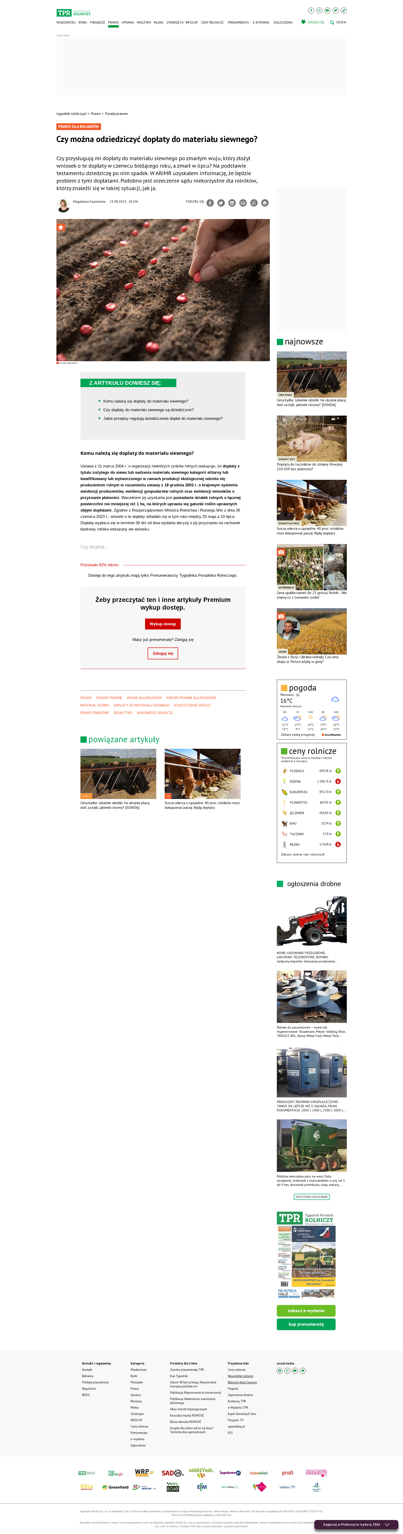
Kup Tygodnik (179, 1376)
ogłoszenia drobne (314, 883)
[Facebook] (311, 10)
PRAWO (86, 698)
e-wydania (261, 22)
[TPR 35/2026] (306, 1255)
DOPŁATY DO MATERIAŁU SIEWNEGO (142, 705)
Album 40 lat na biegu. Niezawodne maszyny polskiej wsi (193, 1384)
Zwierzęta (175, 22)
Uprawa (128, 22)
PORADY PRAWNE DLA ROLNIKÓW (191, 698)
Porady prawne (116, 113)
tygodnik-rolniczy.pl (71, 113)
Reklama (87, 1376)
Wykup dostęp (163, 624)
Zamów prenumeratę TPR (187, 1370)
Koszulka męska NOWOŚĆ (187, 1415)
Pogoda (233, 1389)
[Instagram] (319, 10)
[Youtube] (327, 10)
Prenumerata (238, 22)
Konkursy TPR (237, 1401)
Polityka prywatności (95, 1382)
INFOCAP (191, 22)
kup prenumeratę (306, 1324)
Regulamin (89, 1389)
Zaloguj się (163, 653)
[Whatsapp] (254, 203)
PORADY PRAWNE (109, 698)
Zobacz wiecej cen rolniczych (303, 854)
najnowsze (304, 341)
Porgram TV (235, 1420)
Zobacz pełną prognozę (298, 734)
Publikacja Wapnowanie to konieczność (195, 1393)
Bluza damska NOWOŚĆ (185, 1422)
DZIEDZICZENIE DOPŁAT (192, 705)
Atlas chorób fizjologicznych (188, 1409)
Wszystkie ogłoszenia (311, 1196)
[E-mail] (243, 203)
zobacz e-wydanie (306, 1310)
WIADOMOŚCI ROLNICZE (155, 712)
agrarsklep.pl (236, 1426)
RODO (86, 1395)
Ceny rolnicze (212, 22)
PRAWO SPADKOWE (94, 712)
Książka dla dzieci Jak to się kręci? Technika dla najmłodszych (191, 1430)
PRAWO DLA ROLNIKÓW (144, 698)
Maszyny (144, 22)
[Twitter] (336, 10)
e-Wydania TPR (238, 1408)
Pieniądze (97, 22)
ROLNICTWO (123, 712)
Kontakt (87, 1370)
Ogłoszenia (283, 22)
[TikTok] (344, 10)
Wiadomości (66, 22)
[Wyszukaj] (338, 22)
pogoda (302, 687)
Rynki (83, 22)
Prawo (113, 22)
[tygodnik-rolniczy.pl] (73, 11)
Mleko (158, 22)
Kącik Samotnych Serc (242, 1414)
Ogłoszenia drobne (240, 1395)
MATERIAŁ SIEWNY (94, 705)
